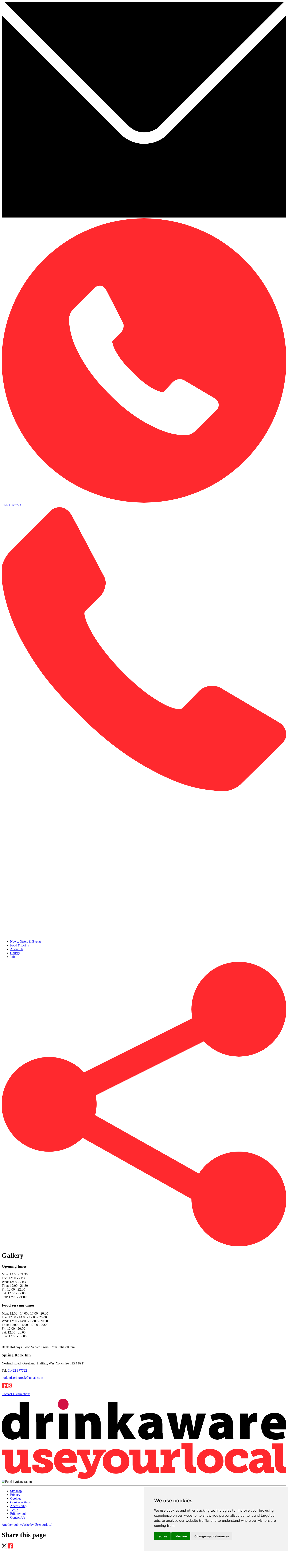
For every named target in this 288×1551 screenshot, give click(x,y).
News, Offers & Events (25, 941)
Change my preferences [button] (211, 1536)
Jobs (13, 956)
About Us (16, 949)
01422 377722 (17, 1370)
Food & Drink (19, 945)
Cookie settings (20, 1502)
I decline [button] (181, 1536)
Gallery (15, 953)
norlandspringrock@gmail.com (22, 1377)
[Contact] (144, 216)
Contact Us (9, 1394)
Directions (23, 1394)
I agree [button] (162, 1536)
